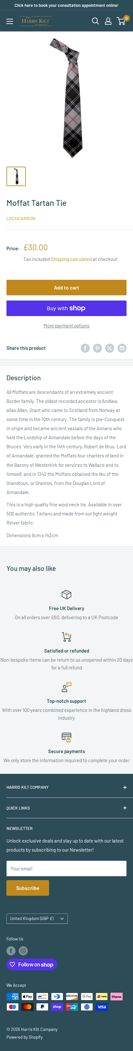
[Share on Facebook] (85, 348)
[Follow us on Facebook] (10, 950)
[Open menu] (9, 21)
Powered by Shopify (24, 1037)
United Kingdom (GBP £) (31, 918)
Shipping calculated (71, 259)
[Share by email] (122, 348)
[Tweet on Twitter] (109, 348)
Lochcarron (20, 218)
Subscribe (27, 888)
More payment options (66, 325)
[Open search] (95, 21)
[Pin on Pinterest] (97, 348)
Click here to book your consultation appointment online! (66, 5)
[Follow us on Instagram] (23, 950)
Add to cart (66, 287)
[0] (121, 21)
